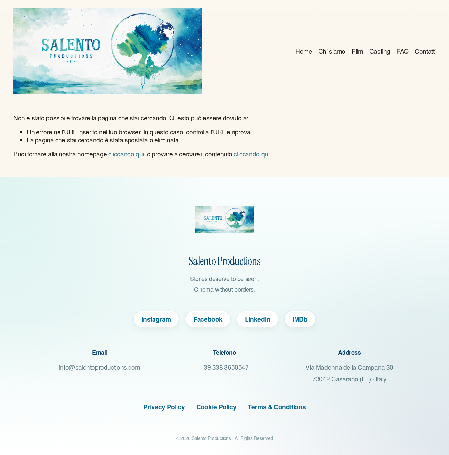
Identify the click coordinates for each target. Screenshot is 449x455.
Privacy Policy (164, 407)
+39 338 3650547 (224, 366)
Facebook (208, 319)
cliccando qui (126, 153)
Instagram (156, 319)
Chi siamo (332, 50)
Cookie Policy (216, 407)
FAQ (402, 50)
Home (303, 50)
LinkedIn (257, 319)
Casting (379, 50)
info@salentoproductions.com (99, 366)
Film (357, 50)
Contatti (425, 50)
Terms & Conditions (277, 407)
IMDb (300, 319)
